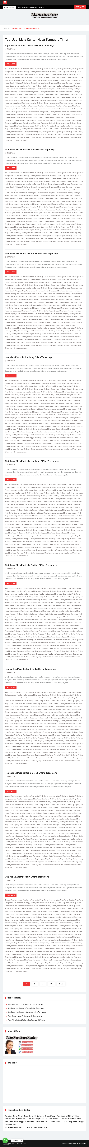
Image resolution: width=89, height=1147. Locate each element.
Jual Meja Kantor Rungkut (34, 117)
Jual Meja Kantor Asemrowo (46, 69)
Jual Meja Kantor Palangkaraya (38, 112)
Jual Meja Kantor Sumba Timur (67, 126)
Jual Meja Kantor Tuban (52, 134)
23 (51, 984)
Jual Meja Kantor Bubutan (50, 80)
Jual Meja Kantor (13, 69)
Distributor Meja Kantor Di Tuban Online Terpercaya (30, 149)
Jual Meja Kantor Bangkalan (39, 72)
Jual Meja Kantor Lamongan (49, 97)
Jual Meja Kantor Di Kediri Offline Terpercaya (27, 876)
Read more (11, 64)
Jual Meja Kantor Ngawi (60, 106)
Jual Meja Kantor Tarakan (14, 132)
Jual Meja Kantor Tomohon (14, 134)
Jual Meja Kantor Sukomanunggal (22, 126)
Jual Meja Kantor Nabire (25, 106)
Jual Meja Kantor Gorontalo (25, 86)
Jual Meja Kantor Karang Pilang (28, 92)
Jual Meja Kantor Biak (18, 77)
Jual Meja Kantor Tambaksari (31, 129)
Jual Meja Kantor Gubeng (61, 86)
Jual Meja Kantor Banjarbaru (59, 72)
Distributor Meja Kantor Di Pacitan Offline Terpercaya (31, 565)
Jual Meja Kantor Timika (74, 132)
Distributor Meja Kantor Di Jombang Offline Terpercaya (32, 461)
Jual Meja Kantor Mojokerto (46, 103)
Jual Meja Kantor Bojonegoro (69, 77)
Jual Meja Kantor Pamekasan (15, 114)
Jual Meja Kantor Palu (73, 112)
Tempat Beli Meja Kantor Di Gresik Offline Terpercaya (31, 773)
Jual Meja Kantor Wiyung (32, 137)
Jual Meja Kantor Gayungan (63, 83)
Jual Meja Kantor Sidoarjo (20, 123)
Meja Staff (9, 1127)
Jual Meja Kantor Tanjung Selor (69, 129)
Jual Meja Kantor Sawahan (42, 120)
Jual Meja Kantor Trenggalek (34, 134)
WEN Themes (81, 1143)
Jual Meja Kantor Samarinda (53, 117)
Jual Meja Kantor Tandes (50, 129)
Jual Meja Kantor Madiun (68, 97)
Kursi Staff (18, 1127)
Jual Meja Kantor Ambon (27, 69)
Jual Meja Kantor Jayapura (45, 89)
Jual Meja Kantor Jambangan (25, 89)
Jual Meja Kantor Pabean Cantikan (59, 109)
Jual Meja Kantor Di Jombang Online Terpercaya (28, 357)
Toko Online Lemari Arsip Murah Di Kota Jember (25, 1016)
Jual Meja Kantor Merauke (27, 103)
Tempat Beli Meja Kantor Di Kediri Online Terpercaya (30, 669)
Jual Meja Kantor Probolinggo (15, 117)
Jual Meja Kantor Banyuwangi (24, 74)
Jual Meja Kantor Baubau (59, 74)
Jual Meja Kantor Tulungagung (71, 134)
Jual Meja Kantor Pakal (19, 112)
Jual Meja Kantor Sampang (23, 120)
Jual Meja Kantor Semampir (61, 120)
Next (61, 984)
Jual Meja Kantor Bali (64, 69)
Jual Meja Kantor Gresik (44, 86)
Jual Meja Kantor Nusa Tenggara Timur (33, 109)
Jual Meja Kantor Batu (42, 74)
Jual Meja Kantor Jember (63, 89)
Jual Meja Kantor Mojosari (65, 103)
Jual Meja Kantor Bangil (21, 72)
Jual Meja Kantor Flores (46, 83)
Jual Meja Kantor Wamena (14, 137)
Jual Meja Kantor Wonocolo (50, 137)
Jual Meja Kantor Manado (66, 100)
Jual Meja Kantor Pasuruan (54, 114)
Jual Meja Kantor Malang (48, 100)
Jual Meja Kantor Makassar (30, 100)
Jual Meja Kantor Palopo (57, 112)
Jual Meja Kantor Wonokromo (70, 137)
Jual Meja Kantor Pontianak (73, 114)
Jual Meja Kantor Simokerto (38, 123)
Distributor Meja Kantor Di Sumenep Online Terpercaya (31, 253)
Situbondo (8, 140)
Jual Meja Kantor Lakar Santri (30, 97)
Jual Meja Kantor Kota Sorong (27, 94)
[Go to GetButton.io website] (5, 1144)
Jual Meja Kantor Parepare (35, 114)
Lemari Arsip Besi (30, 1127)
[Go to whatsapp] (5, 1140)
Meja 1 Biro (42, 1127)
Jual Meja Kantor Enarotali (28, 83)
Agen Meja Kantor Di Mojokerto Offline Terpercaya (29, 45)
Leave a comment (22, 140)
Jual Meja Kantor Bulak (67, 80)
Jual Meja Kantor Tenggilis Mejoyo (53, 132)
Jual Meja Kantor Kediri (47, 92)
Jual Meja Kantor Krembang (68, 94)
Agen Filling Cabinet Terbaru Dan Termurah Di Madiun (26, 1020)
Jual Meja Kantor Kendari (64, 92)
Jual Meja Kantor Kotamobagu (48, 94)
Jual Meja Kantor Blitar (51, 77)
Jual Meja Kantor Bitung (35, 77)
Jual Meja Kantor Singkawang (59, 123)
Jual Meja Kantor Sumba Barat (45, 126)
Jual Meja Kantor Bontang (31, 80)
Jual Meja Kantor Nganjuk (43, 106)
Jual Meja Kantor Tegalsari (32, 132)
